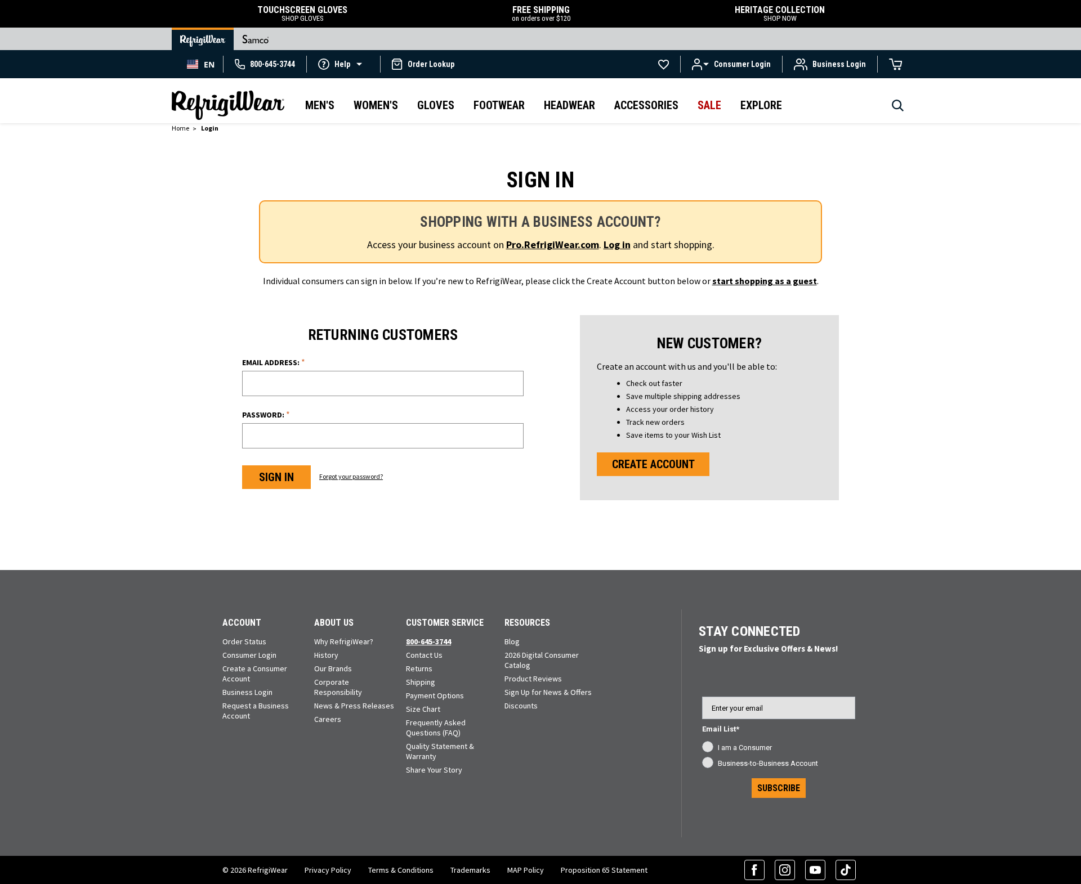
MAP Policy (525, 870)
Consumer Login (249, 655)
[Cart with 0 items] (896, 64)
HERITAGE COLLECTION (780, 14)
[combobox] (200, 64)
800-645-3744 (428, 641)
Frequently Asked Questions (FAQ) (436, 727)
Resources (527, 622)
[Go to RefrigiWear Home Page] (203, 39)
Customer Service (445, 622)
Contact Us (424, 655)
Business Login (247, 692)
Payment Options (435, 695)
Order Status (244, 641)
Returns (419, 668)
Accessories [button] (646, 105)
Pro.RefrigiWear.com (552, 244)
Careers (327, 719)
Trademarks (470, 870)
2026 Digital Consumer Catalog (541, 660)
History (326, 655)
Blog (512, 641)
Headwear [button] (569, 105)
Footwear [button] (499, 105)
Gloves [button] (435, 105)
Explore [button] (761, 105)
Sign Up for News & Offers (548, 692)
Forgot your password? (351, 476)
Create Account (653, 464)
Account (241, 622)
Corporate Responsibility (338, 687)
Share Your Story (434, 770)
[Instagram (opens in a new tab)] (785, 870)
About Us (334, 622)
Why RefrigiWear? (343, 641)
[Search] (898, 109)
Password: (266, 414)
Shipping (420, 682)
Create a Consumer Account (254, 673)
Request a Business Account (255, 711)
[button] (343, 63)
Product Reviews (533, 679)
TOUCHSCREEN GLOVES (302, 14)
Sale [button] (709, 105)
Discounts (521, 706)
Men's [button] (319, 105)
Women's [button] (376, 105)
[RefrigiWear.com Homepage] (228, 105)
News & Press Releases (354, 706)
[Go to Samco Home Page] (256, 39)
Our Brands (333, 668)
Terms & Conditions (401, 870)
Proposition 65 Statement (604, 870)
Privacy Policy (328, 870)
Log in (617, 244)
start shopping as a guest (764, 280)
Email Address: (273, 362)
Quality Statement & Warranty (440, 751)
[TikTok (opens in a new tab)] (846, 870)
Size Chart (423, 709)
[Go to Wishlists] (663, 64)
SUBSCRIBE (778, 788)
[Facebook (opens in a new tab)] (754, 870)
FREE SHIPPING (541, 14)
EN (209, 64)
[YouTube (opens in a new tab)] (815, 870)
